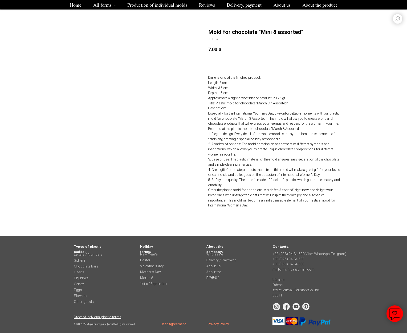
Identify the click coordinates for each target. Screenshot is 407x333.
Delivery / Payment (221, 260)
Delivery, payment (244, 5)
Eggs (78, 290)
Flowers (80, 296)
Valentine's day (152, 266)
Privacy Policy (218, 324)
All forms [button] (103, 5)
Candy (79, 284)
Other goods (84, 302)
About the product (319, 5)
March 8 (146, 278)
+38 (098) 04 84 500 (289, 254)
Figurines (81, 278)
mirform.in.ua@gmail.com (294, 269)
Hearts (79, 272)
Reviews (207, 5)
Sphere (79, 260)
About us (282, 5)
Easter (145, 260)
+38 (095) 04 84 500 (289, 259)
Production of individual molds (157, 5)
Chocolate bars (86, 266)
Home (75, 5)
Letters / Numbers (88, 254)
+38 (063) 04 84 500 (289, 264)
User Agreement (173, 324)
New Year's (149, 254)
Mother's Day (150, 272)
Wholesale (214, 254)
